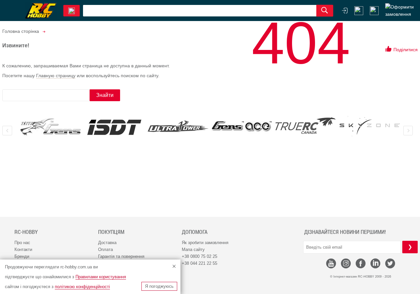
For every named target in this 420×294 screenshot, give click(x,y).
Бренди (21, 256)
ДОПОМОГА (194, 232)
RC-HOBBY (26, 232)
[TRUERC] (305, 126)
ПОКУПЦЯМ (111, 232)
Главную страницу (55, 75)
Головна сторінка (20, 31)
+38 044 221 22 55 (199, 263)
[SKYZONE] (369, 126)
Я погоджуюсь (159, 286)
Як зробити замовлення (205, 242)
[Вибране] (374, 10)
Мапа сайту (193, 249)
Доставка (107, 242)
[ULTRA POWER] (178, 127)
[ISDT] (114, 127)
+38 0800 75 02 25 (199, 256)
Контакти (23, 249)
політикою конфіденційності (82, 286)
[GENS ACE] (242, 127)
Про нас (22, 242)
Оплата (105, 249)
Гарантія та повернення (121, 256)
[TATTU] (50, 127)
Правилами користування (100, 276)
